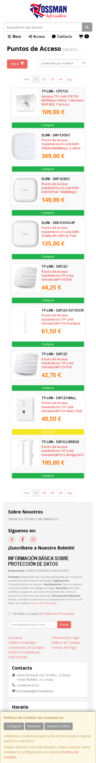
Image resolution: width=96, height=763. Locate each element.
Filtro (15, 64)
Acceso (38, 36)
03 (52, 79)
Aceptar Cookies (58, 726)
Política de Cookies (65, 642)
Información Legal (65, 637)
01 (36, 79)
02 (44, 79)
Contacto (64, 36)
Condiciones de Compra (26, 647)
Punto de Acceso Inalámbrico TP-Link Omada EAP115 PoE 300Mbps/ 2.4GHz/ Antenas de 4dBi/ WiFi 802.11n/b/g (62, 367)
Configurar (13, 726)
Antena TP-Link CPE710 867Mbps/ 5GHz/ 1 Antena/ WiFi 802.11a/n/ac (62, 100)
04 (60, 79)
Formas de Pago (64, 647)
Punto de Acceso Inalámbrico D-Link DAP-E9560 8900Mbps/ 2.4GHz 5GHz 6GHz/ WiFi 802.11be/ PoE (62, 148)
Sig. (69, 79)
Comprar (48, 125)
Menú (16, 36)
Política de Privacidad (43, 603)
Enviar (64, 624)
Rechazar (34, 726)
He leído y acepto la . (44, 614)
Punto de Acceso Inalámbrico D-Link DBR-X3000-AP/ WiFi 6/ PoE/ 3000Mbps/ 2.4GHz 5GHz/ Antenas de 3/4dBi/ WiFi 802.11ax (61, 238)
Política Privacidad (21, 642)
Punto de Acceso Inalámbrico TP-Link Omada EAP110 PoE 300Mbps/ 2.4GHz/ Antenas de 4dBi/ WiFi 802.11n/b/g (62, 280)
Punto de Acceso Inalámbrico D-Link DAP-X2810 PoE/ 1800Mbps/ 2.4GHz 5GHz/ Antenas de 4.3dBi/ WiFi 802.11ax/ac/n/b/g (61, 194)
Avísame (48, 432)
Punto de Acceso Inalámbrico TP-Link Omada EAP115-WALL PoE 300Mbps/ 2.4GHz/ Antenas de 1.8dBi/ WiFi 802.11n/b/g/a (62, 413)
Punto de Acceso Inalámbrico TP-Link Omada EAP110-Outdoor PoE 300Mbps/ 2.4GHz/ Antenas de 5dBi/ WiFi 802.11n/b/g (60, 325)
